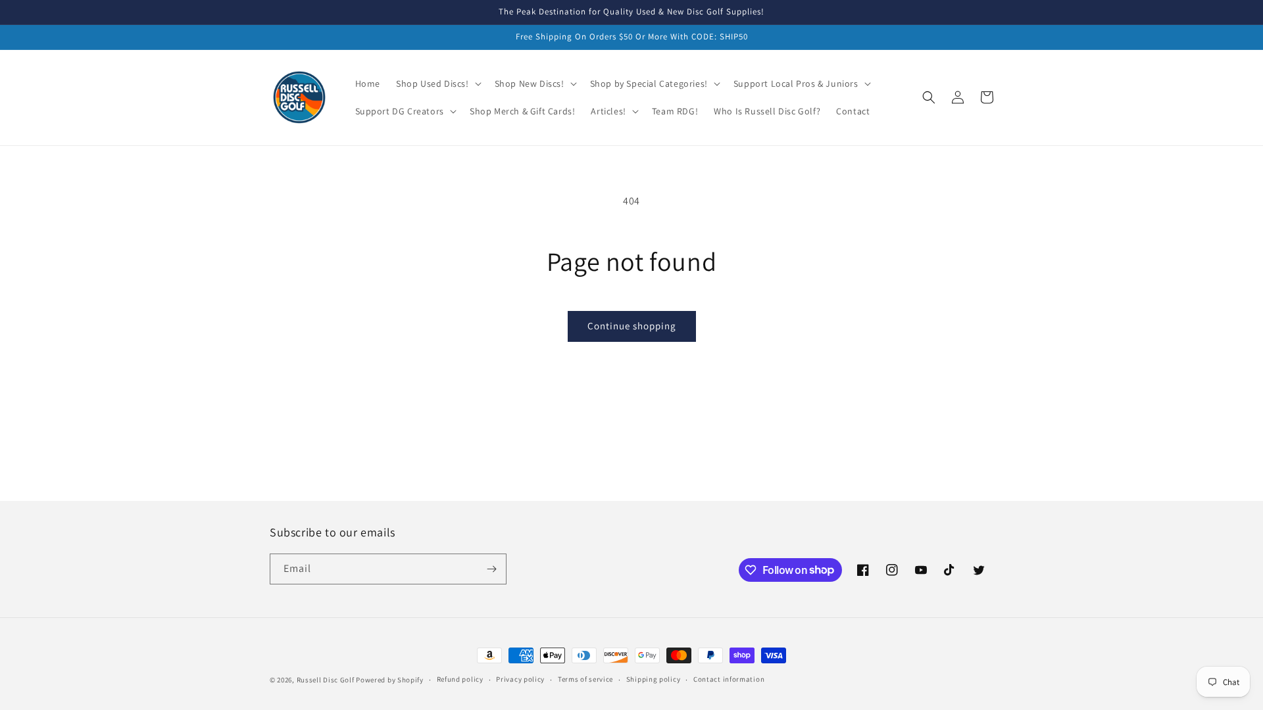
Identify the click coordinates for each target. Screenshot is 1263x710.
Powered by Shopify (390, 679)
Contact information (728, 679)
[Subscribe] (491, 569)
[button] (437, 83)
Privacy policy (520, 679)
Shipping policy (653, 679)
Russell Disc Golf (326, 679)
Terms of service (585, 679)
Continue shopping (631, 326)
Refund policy (460, 679)
